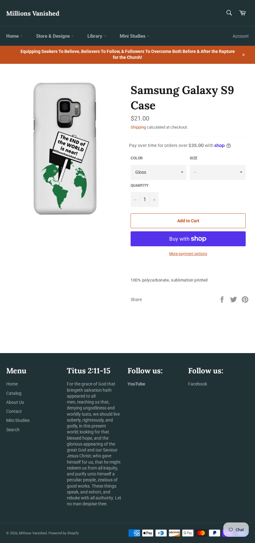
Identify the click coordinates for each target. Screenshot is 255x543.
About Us (15, 402)
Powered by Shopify (64, 533)
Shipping (138, 127)
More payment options (188, 254)
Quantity (139, 185)
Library (95, 36)
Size (193, 158)
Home (13, 36)
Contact (14, 411)
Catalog (13, 393)
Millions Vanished (32, 13)
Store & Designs (53, 36)
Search (13, 429)
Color (137, 158)
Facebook (197, 383)
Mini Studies (133, 36)
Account (241, 36)
